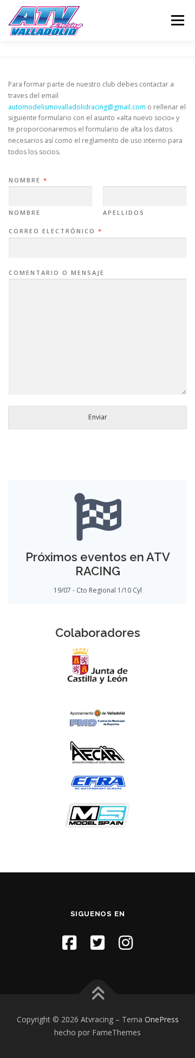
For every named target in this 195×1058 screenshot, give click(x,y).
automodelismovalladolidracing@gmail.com (77, 106)
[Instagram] (126, 942)
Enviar (97, 417)
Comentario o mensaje (57, 273)
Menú (177, 20)
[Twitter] (97, 942)
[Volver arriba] (98, 994)
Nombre (28, 180)
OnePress (162, 1019)
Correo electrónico (55, 231)
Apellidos (124, 212)
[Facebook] (69, 942)
